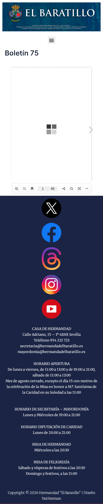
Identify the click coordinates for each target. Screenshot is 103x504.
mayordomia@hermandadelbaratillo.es (51, 352)
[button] (52, 40)
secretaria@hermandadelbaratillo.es (51, 346)
